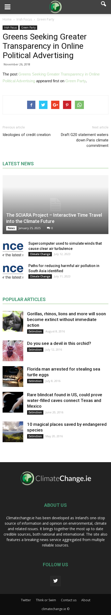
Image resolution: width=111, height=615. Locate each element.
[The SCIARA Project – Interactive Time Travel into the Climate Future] (55, 204)
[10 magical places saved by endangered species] (13, 431)
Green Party (28, 27)
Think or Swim (46, 600)
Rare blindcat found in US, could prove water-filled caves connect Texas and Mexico (64, 400)
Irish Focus (10, 27)
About (85, 600)
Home (7, 19)
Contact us (68, 600)
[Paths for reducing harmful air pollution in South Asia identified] (13, 271)
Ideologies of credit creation (27, 134)
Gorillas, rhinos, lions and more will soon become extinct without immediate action (66, 319)
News (11, 228)
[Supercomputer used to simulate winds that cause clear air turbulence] (13, 248)
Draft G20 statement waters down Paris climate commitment (84, 140)
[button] (104, 7)
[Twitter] (55, 581)
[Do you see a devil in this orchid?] (13, 350)
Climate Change (40, 254)
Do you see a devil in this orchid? (59, 343)
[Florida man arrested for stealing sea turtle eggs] (13, 376)
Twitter (26, 600)
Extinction (35, 331)
